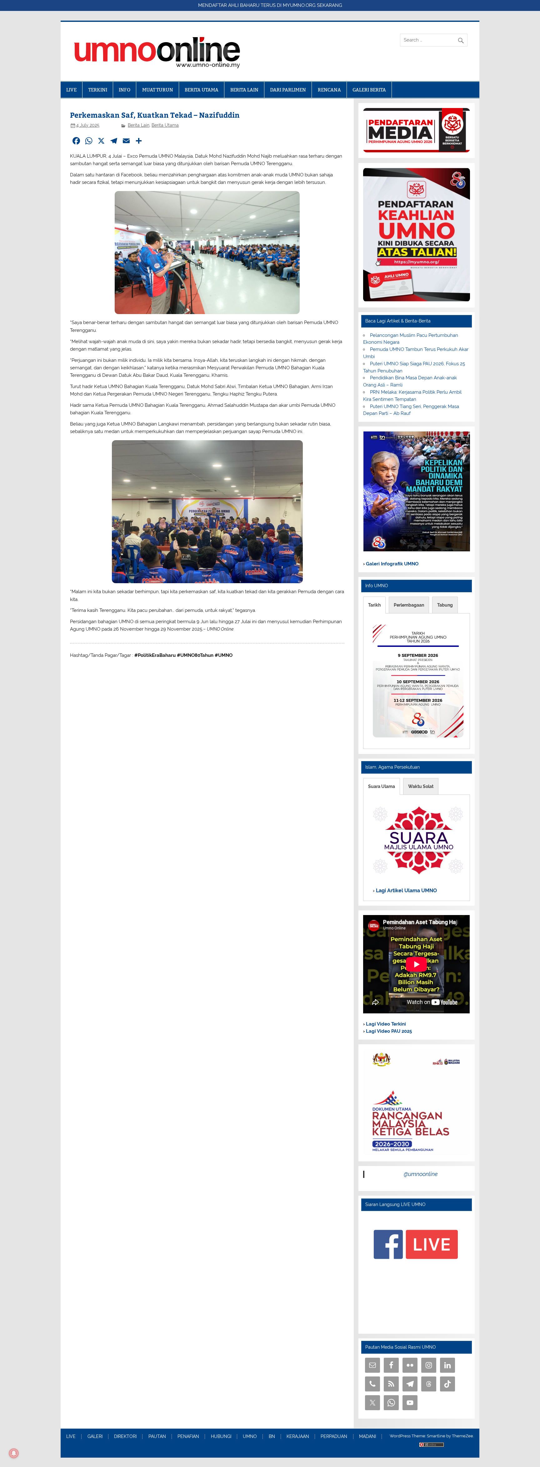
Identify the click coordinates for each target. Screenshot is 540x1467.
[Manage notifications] (14, 1453)
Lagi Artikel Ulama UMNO (406, 890)
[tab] (374, 605)
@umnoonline (421, 1174)
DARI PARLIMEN (288, 90)
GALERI (95, 1437)
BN (272, 1437)
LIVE (71, 90)
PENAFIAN (188, 1437)
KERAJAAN (298, 1437)
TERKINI (97, 90)
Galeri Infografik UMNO (391, 564)
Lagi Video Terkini (385, 1024)
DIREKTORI (125, 1437)
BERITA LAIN (244, 90)
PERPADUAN (334, 1437)
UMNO (250, 1437)
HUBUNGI (221, 1437)
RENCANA (329, 90)
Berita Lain (138, 125)
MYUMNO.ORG (299, 5)
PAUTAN (157, 1437)
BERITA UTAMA (201, 90)
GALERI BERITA (369, 90)
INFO (124, 90)
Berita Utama (165, 125)
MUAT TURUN (157, 90)
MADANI (367, 1437)
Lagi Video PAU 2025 (388, 1031)
